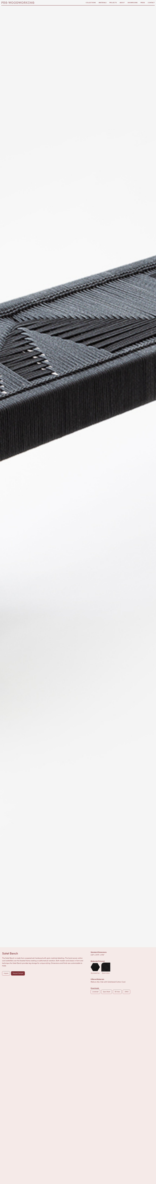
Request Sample (18, 973)
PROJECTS (113, 2)
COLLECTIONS (91, 2)
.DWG (126, 992)
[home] (18, 2)
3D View (117, 992)
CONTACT (151, 2)
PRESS (143, 2)
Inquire (6, 973)
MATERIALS (102, 2)
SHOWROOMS (133, 2)
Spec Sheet (106, 992)
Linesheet (95, 992)
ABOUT (122, 2)
